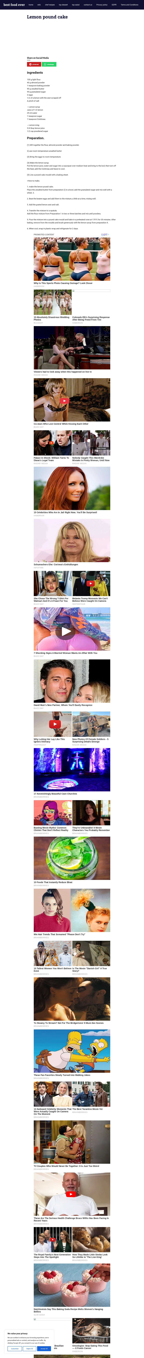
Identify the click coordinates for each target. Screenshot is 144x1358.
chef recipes (50, 5)
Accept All (44, 1349)
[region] (29, 1342)
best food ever (14, 5)
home (31, 5)
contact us (88, 5)
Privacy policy (101, 5)
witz (39, 5)
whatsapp (50, 64)
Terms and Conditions (129, 5)
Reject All (29, 1349)
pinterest (35, 64)
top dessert (63, 5)
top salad (75, 5)
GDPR (114, 5)
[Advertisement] (72, 37)
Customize (14, 1349)
